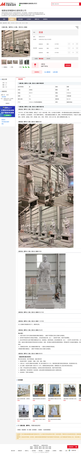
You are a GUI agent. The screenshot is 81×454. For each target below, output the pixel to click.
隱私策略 (40, 450)
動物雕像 (34, 429)
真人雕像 (29, 429)
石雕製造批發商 (44, 445)
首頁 (1, 23)
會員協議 (47, 450)
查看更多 (7, 103)
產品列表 (5, 23)
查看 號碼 (4, 96)
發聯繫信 (36, 72)
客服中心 (27, 450)
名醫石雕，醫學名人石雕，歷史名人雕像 (42, 447)
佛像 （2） (4, 85)
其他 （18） (5, 87)
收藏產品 (5, 67)
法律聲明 (54, 450)
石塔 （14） (5, 83)
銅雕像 (19, 429)
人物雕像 (39, 429)
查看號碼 (67, 65)
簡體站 (60, 450)
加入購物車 (47, 72)
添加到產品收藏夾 (5, 121)
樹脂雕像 (24, 429)
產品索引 (3, 119)
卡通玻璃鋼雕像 (47, 429)
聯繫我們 (20, 450)
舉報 (12, 67)
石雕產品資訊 (36, 445)
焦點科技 (42, 452)
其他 (9, 23)
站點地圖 (34, 450)
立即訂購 (55, 72)
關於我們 (13, 450)
